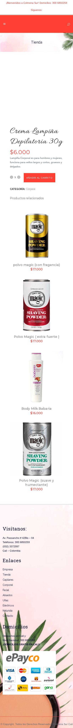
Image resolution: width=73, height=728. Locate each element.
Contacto (8, 615)
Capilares (8, 579)
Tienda (6, 574)
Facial (6, 590)
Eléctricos (8, 605)
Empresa (8, 569)
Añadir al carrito (39, 177)
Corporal (30, 189)
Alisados (7, 595)
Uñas (5, 600)
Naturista (7, 610)
